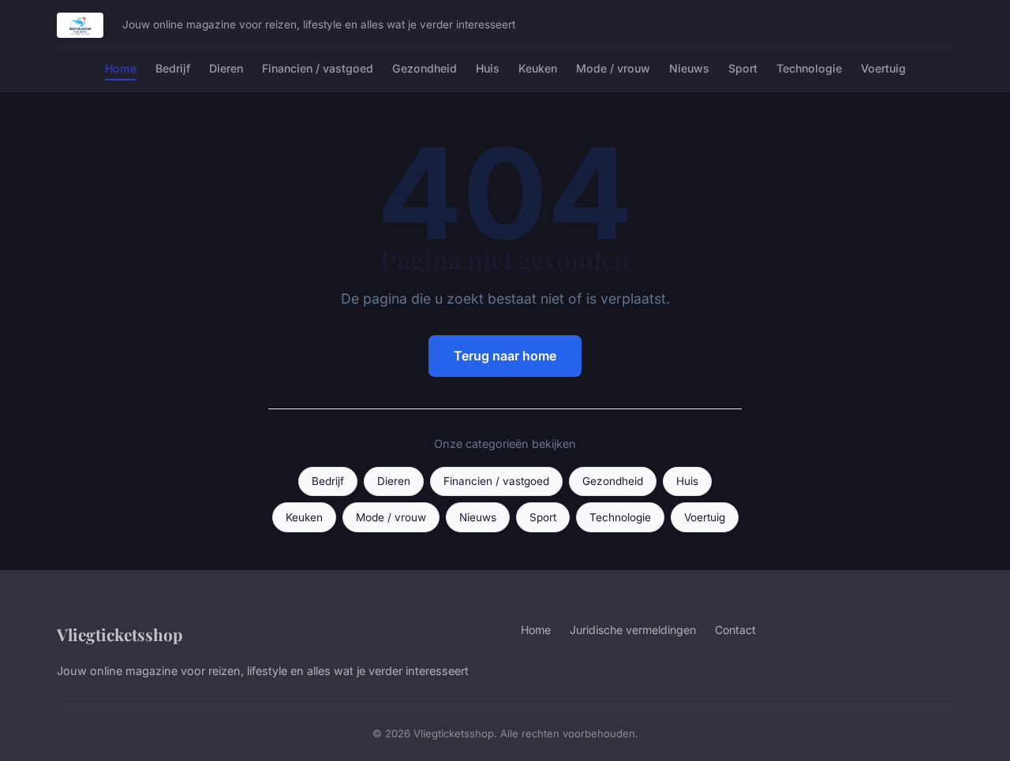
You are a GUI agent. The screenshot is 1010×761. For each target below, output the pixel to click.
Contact (735, 629)
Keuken (537, 68)
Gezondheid (424, 68)
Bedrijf (172, 68)
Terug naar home (505, 356)
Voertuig (883, 68)
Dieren (226, 68)
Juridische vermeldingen (633, 629)
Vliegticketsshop (119, 634)
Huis (487, 68)
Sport (743, 68)
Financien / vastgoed (317, 68)
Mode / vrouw (613, 68)
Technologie (809, 68)
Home (121, 68)
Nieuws (689, 68)
